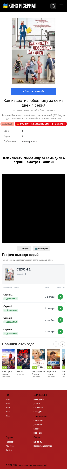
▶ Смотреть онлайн (33, 91)
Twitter (9, 450)
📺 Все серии (41, 248)
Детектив (38, 425)
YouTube (9, 446)
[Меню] (61, 5)
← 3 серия (24, 248)
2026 (8, 399)
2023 (8, 412)
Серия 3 (8, 318)
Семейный (38, 407)
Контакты (38, 442)
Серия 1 (8, 294)
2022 (8, 416)
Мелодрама (39, 399)
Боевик (37, 429)
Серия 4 (8, 329)
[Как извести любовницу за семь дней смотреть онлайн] (33, 84)
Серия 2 (8, 306)
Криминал (38, 421)
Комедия (38, 412)
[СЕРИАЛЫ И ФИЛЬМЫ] (19, 5)
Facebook (10, 442)
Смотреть (60, 297)
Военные (38, 433)
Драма (37, 403)
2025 (8, 403)
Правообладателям (43, 446)
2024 (8, 407)
